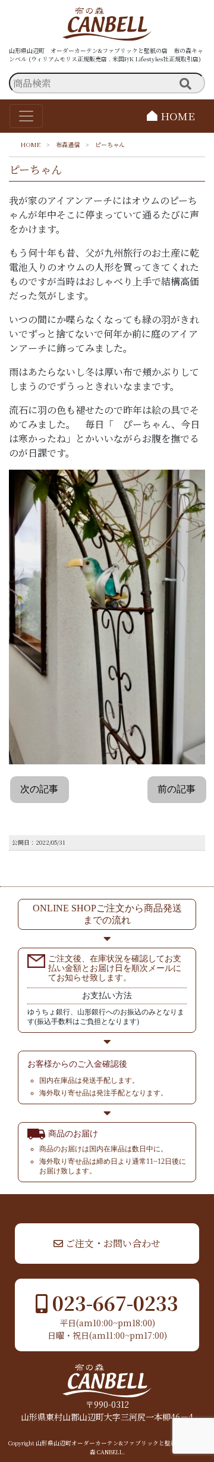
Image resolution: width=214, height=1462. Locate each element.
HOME (176, 115)
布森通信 (68, 144)
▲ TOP (170, 1205)
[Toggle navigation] (26, 116)
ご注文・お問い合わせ (111, 1243)
